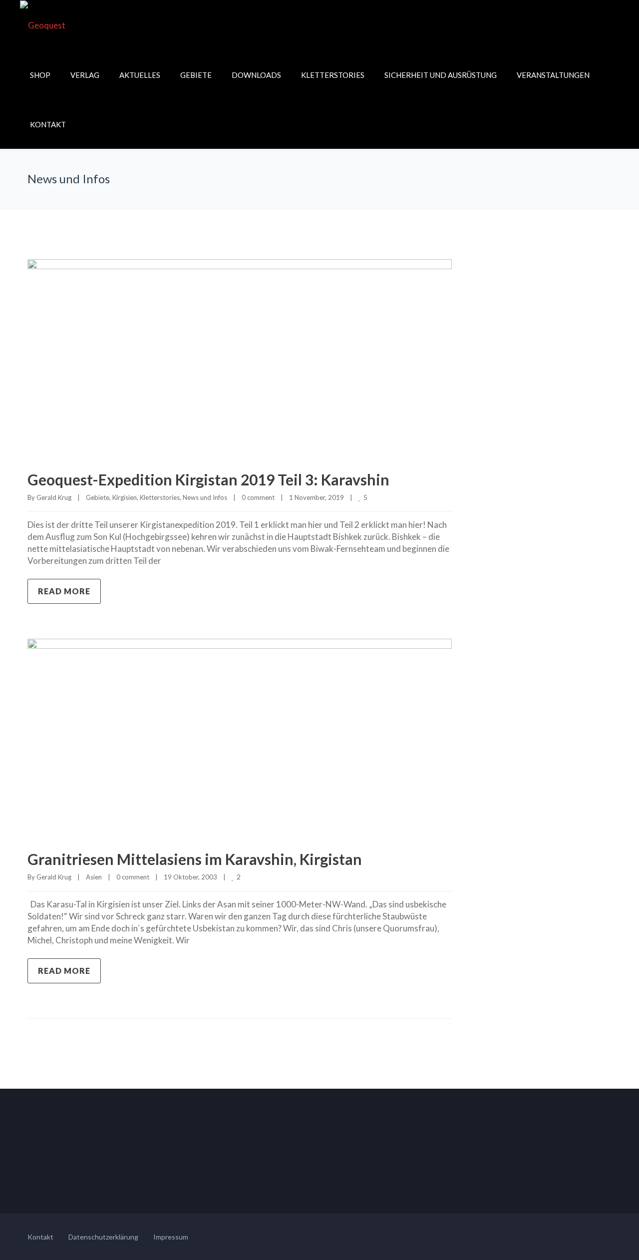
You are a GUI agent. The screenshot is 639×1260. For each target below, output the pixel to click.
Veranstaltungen (553, 74)
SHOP (40, 74)
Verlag (84, 74)
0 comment (258, 497)
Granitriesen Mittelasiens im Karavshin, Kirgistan (194, 859)
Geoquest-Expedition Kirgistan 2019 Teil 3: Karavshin (208, 479)
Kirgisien (124, 497)
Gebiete (196, 74)
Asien (94, 877)
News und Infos (205, 497)
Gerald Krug (53, 497)
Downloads (256, 74)
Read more (64, 591)
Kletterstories (332, 74)
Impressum (170, 1237)
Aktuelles (139, 74)
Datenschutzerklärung (103, 1237)
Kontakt (48, 124)
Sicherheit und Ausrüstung (440, 74)
